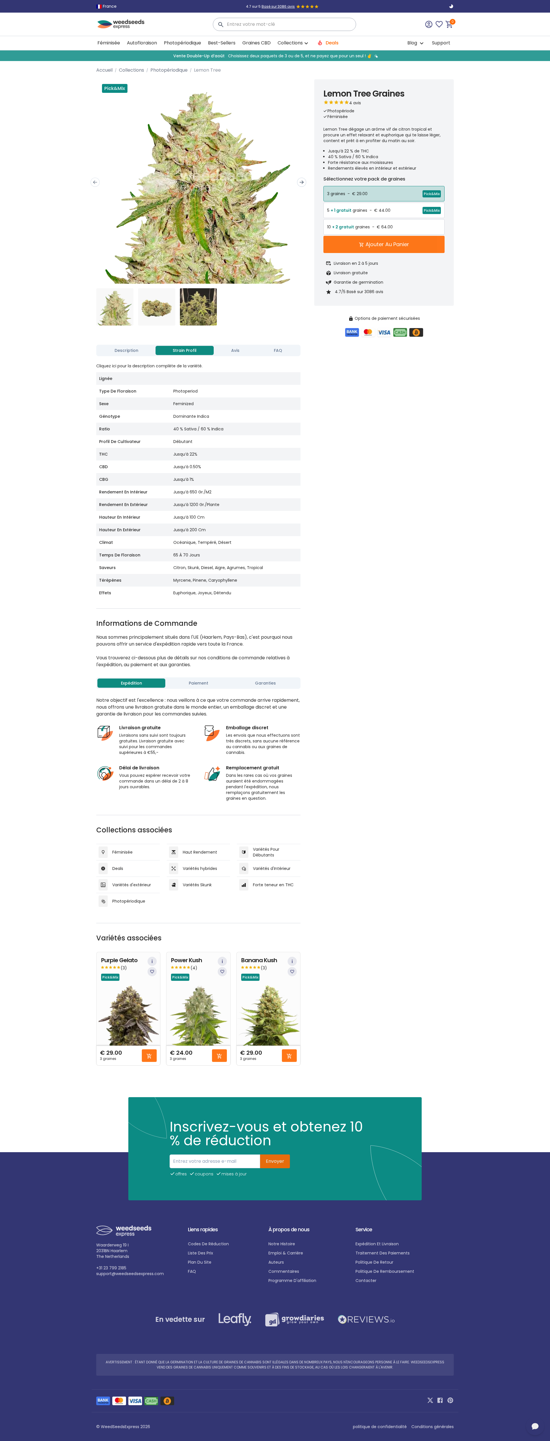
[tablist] (198, 350)
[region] (275, 55)
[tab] (126, 350)
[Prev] (95, 182)
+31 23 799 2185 (111, 1268)
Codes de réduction (208, 1244)
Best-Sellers (221, 43)
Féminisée (108, 43)
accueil (104, 70)
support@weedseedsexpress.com (130, 1274)
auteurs (276, 1262)
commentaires (283, 1271)
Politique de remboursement (384, 1271)
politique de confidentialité (380, 1427)
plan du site (199, 1262)
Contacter (365, 1280)
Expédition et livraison (377, 1244)
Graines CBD (256, 43)
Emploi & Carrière (285, 1253)
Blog (412, 43)
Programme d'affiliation (292, 1280)
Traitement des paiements (382, 1253)
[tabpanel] (198, 478)
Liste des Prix (200, 1253)
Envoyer (275, 1161)
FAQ (192, 1271)
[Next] (301, 182)
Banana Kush (259, 960)
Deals (332, 43)
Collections (131, 70)
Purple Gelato (119, 960)
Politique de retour (374, 1262)
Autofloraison (142, 43)
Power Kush (186, 960)
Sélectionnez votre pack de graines (364, 179)
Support (441, 43)
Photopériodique (182, 43)
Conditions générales (432, 1427)
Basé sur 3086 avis (278, 6)
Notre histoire (281, 1244)
